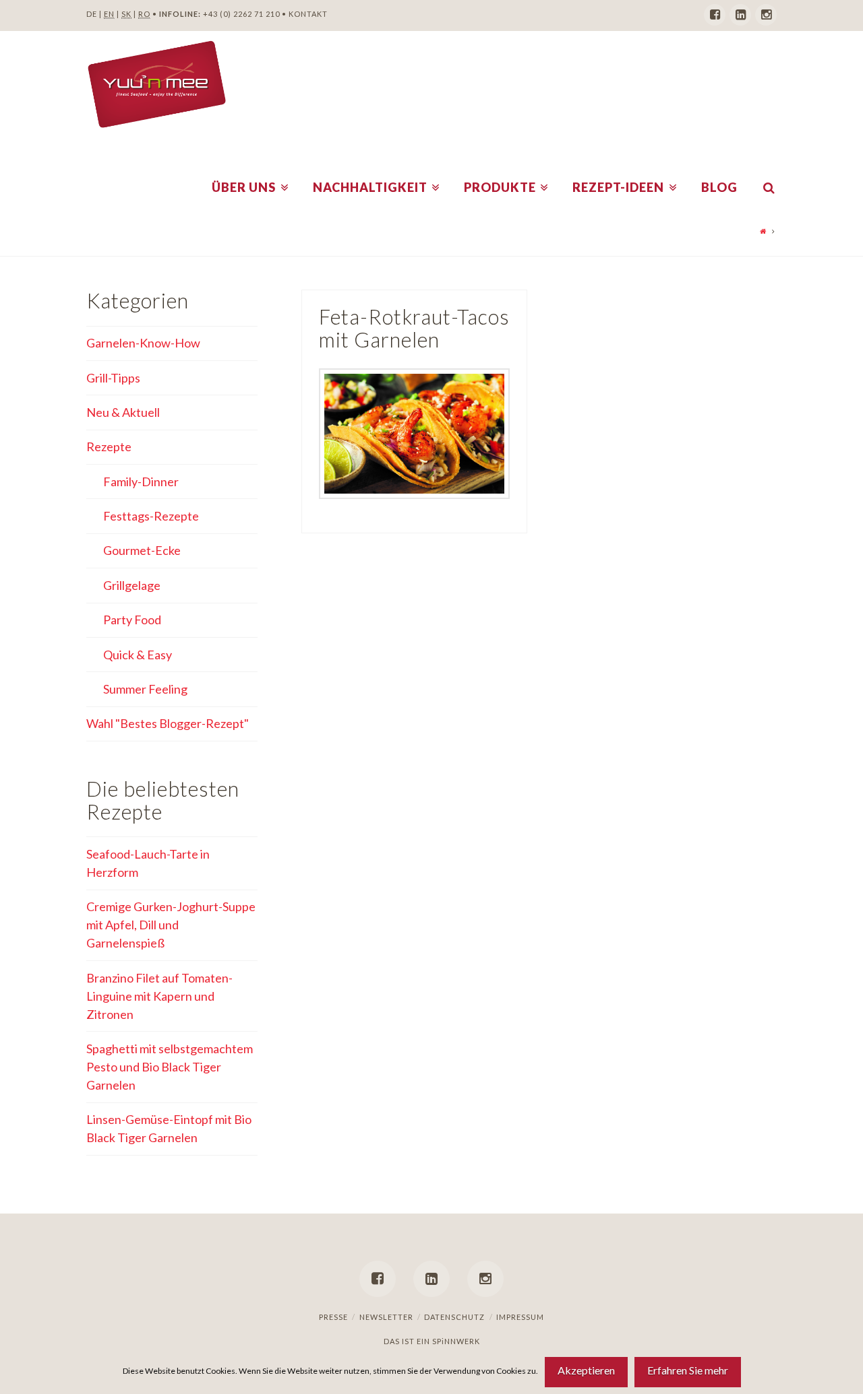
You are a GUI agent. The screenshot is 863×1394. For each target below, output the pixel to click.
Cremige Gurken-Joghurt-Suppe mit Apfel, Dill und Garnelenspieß (171, 924)
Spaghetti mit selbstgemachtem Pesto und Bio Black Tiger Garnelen (169, 1066)
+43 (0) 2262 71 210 (241, 13)
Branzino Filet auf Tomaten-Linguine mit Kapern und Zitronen (159, 996)
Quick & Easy (137, 654)
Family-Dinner (141, 481)
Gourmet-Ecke (142, 550)
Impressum (520, 1317)
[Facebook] (714, 15)
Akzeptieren (586, 1370)
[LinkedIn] (740, 15)
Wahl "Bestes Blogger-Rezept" (167, 723)
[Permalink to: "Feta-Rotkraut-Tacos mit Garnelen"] (414, 434)
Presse (333, 1317)
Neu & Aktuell (123, 412)
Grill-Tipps (113, 377)
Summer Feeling (145, 689)
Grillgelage (131, 585)
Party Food (132, 619)
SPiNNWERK (456, 1341)
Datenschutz (454, 1317)
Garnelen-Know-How (143, 342)
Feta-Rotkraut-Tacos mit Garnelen (414, 328)
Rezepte (108, 446)
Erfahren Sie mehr (687, 1370)
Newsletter (386, 1317)
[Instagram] (766, 15)
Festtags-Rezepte (151, 515)
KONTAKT (308, 13)
